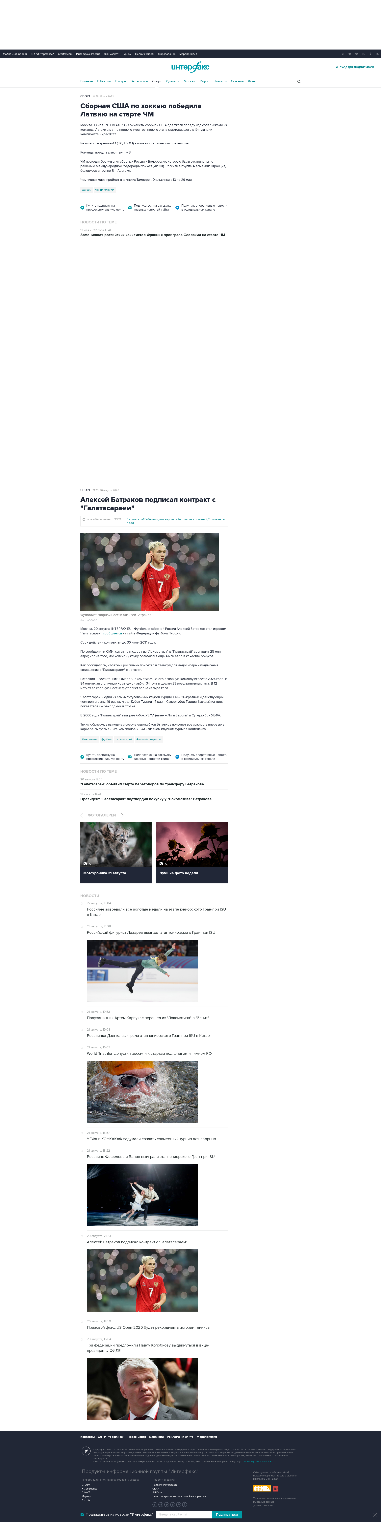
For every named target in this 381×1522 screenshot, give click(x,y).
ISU (84, 385)
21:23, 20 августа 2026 (105, 490)
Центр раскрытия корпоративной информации (179, 1496)
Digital (204, 81)
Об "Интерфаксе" (42, 54)
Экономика (139, 81)
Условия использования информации (274, 1498)
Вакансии (156, 1437)
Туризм (126, 54)
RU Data (157, 1492)
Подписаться (227, 1514)
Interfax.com (65, 54)
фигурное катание (103, 385)
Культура (172, 81)
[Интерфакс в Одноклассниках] (184, 1504)
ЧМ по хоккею (104, 190)
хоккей (86, 190)
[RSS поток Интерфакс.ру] (178, 1504)
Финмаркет (111, 54)
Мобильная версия (15, 54)
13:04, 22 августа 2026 (105, 264)
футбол (106, 739)
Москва (189, 81)
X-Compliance (89, 1488)
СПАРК (86, 1485)
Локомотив (89, 739)
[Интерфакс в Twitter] (166, 1504)
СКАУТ (86, 1492)
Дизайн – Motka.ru (263, 1505)
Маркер (86, 1496)
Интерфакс (190, 67)
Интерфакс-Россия (88, 54)
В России (104, 81)
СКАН (155, 1488)
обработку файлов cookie (257, 1461)
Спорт (157, 81)
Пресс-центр (136, 1437)
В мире (120, 81)
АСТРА (86, 1500)
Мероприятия (188, 54)
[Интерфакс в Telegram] (161, 1504)
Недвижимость (144, 54)
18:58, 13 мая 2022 (103, 96)
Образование (167, 54)
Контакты (87, 1437)
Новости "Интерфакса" (165, 1485)
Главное (86, 81)
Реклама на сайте (180, 1437)
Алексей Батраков (148, 739)
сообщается (113, 633)
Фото (252, 81)
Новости (220, 81)
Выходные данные (263, 1501)
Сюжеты (237, 81)
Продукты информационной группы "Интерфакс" (140, 1471)
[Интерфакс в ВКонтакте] (172, 1504)
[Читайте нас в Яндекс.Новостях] (155, 1504)
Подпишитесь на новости (119, 1514)
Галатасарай (123, 739)
